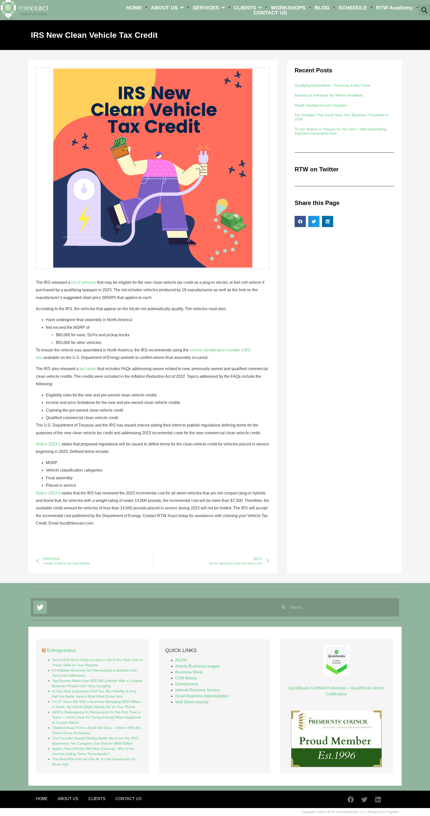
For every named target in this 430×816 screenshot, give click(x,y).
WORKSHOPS (288, 7)
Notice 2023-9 (48, 493)
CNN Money (186, 678)
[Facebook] (350, 799)
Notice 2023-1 (48, 444)
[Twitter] (40, 607)
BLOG (322, 7)
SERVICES (206, 7)
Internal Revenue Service (197, 690)
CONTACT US (270, 12)
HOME (134, 7)
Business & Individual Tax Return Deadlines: (329, 95)
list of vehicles (83, 282)
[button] (424, 10)
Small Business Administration (202, 696)
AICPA (181, 660)
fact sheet (88, 369)
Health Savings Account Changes (321, 105)
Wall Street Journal (192, 702)
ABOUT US (164, 7)
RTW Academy (394, 7)
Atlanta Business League (197, 666)
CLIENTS (245, 7)
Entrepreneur (61, 650)
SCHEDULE (352, 7)
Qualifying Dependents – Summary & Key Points (333, 85)
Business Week (189, 672)
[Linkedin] (378, 799)
